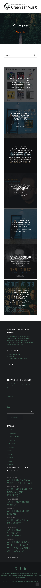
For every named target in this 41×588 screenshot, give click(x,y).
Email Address (11, 388)
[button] (36, 6)
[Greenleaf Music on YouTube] (25, 569)
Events (11, 454)
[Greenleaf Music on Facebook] (16, 569)
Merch (12, 440)
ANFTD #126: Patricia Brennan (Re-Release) (19, 492)
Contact (11, 464)
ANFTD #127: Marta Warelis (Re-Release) (20, 481)
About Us (12, 458)
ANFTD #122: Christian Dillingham (14, 532)
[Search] (20, 55)
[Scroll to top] (37, 584)
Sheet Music (14, 437)
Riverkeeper (4, 575)
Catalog (13, 433)
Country (9, 407)
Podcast (12, 461)
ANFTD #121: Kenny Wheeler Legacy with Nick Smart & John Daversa (18, 546)
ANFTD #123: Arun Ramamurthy (17, 522)
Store (11, 430)
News (10, 451)
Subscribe (12, 444)
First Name (10, 397)
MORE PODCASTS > (13, 557)
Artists (11, 447)
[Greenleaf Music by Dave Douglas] (20, 6)
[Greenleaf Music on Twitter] (20, 569)
